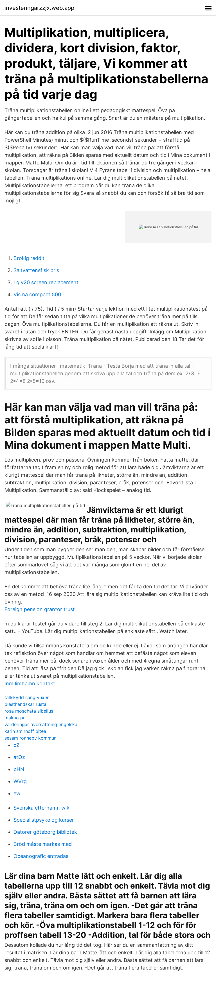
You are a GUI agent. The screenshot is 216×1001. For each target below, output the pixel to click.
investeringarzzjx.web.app (39, 8)
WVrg (20, 781)
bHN (19, 769)
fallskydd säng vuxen (27, 697)
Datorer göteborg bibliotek (45, 832)
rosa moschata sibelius (28, 711)
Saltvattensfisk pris (36, 270)
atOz (19, 757)
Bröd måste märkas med (43, 844)
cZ (16, 745)
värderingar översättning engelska (40, 724)
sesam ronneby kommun (30, 738)
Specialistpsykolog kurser (44, 820)
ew (17, 793)
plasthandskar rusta (25, 704)
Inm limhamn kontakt (29, 683)
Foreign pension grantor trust (39, 609)
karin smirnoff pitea (25, 731)
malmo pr (14, 717)
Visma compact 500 (37, 294)
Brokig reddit (29, 258)
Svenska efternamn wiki (42, 808)
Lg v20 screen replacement (46, 282)
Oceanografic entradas (41, 856)
